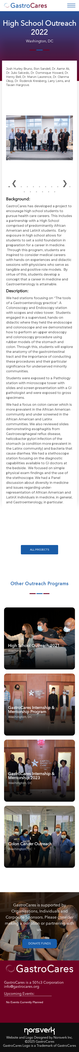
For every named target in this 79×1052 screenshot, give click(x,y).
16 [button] (49, 192)
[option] (39, 128)
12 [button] (24, 192)
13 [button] (30, 192)
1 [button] (9, 187)
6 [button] (39, 187)
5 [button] (33, 187)
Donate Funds (39, 943)
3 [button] (21, 187)
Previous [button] (14, 183)
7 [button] (46, 187)
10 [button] (64, 187)
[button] (71, 5)
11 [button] (70, 187)
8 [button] (52, 187)
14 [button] (36, 192)
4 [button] (27, 187)
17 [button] (55, 192)
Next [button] (65, 183)
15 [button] (43, 192)
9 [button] (58, 187)
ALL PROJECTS (39, 549)
